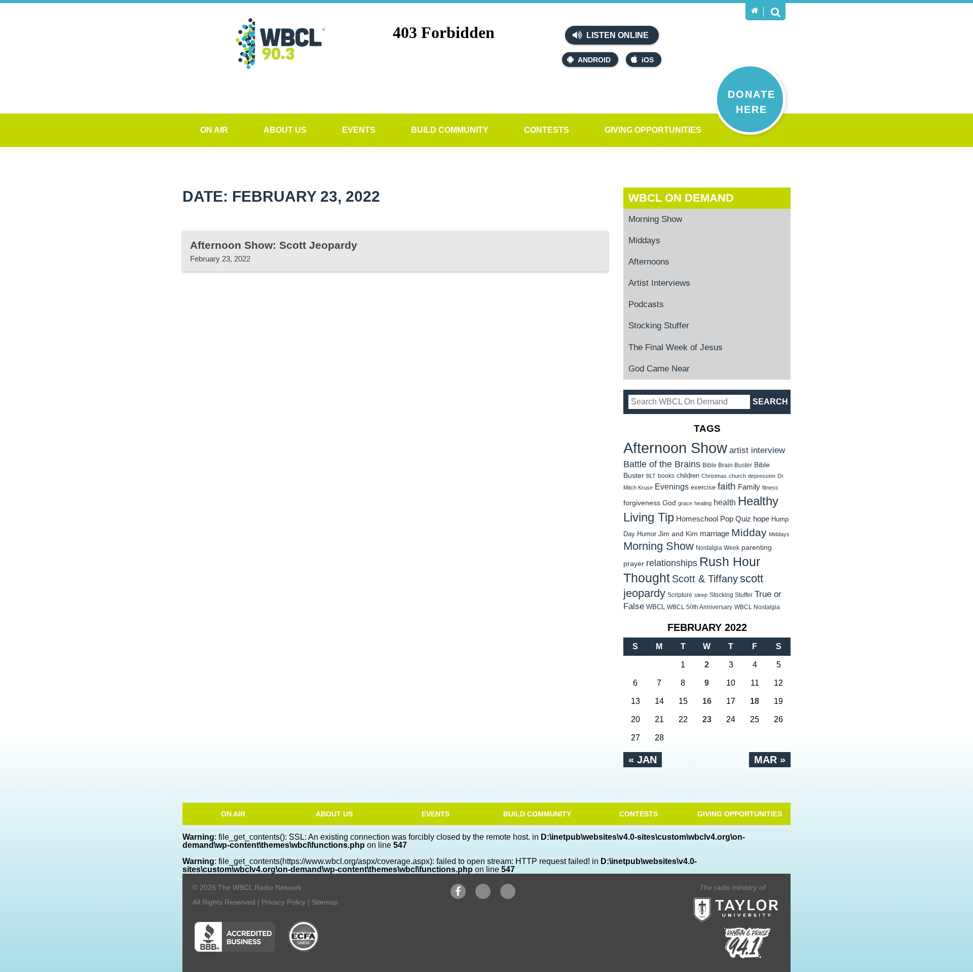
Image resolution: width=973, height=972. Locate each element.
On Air (214, 130)
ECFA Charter (304, 936)
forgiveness (641, 503)
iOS (648, 60)
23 (707, 719)
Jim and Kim (678, 534)
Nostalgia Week (717, 547)
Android (594, 60)
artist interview (757, 450)
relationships (671, 562)
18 (754, 701)
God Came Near (659, 368)
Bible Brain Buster (727, 465)
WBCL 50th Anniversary (699, 607)
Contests (546, 130)
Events (359, 130)
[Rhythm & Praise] (747, 943)
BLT (651, 476)
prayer (633, 563)
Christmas (714, 476)
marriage (714, 534)
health (725, 502)
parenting (756, 547)
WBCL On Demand (681, 198)
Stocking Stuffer (658, 325)
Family (749, 486)
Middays (644, 240)
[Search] (775, 12)
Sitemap (325, 902)
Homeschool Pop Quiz (713, 519)
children (688, 475)
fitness (770, 487)
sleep (700, 595)
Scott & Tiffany (705, 578)
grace (685, 503)
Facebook (458, 896)
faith (727, 486)
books (666, 475)
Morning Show (655, 219)
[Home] (754, 11)
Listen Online (616, 35)
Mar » (769, 759)
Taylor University (754, 897)
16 (707, 701)
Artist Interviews (659, 283)
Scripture (679, 594)
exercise (703, 487)
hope (761, 519)
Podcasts (646, 304)
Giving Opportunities (653, 130)
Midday (749, 532)
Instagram (507, 896)
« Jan (642, 759)
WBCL (655, 607)
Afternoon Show (675, 447)
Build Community (450, 130)
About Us (285, 130)
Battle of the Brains (661, 464)
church (737, 476)
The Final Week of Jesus (675, 347)
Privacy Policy (283, 902)
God (669, 503)
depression (761, 476)
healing (703, 503)
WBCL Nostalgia (757, 607)
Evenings (672, 486)
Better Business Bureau (234, 936)
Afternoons (648, 262)
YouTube (483, 896)
